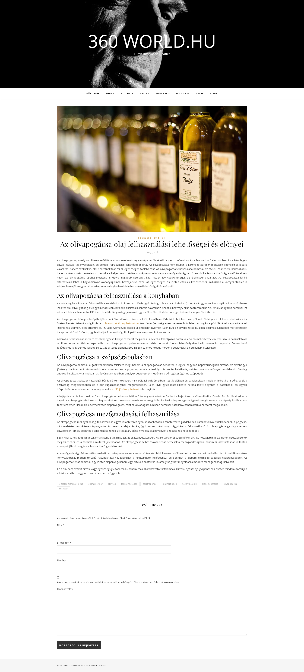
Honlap (61, 560)
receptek (63, 488)
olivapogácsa (230, 483)
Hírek (214, 93)
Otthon (127, 93)
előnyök (112, 483)
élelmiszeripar (95, 483)
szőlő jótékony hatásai (125, 389)
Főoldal (93, 93)
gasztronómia (150, 483)
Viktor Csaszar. (99, 665)
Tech (199, 93)
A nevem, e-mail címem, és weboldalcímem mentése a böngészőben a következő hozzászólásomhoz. (118, 582)
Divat (110, 93)
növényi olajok (189, 483)
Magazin (182, 93)
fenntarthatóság (129, 483)
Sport (144, 93)
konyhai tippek (169, 483)
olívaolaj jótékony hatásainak (121, 323)
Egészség (163, 93)
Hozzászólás (65, 589)
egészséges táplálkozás (71, 483)
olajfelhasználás (210, 483)
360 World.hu (152, 41)
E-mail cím (64, 542)
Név (60, 525)
